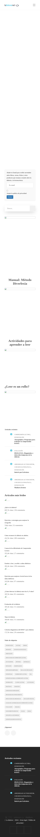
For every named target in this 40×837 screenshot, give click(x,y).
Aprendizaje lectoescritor (24, 464)
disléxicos (8, 686)
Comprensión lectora (21, 674)
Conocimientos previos (12, 711)
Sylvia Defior (9, 661)
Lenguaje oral (15, 88)
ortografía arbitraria (12, 670)
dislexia (17, 707)
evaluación (9, 707)
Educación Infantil (29, 698)
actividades (30, 682)
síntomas (18, 661)
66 (31, 156)
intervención (9, 645)
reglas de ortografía (26, 670)
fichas (29, 711)
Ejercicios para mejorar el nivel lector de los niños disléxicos (18, 577)
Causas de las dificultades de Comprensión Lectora (18, 549)
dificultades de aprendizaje (13, 698)
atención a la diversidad (12, 715)
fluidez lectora (19, 682)
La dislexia (9, 820)
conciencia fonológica (20, 649)
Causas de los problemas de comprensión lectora (19, 702)
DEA (31, 674)
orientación (9, 653)
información (9, 682)
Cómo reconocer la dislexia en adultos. (16, 535)
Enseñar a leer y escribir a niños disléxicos (18, 563)
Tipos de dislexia (10, 617)
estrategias (9, 674)
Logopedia (25, 88)
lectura (18, 645)
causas (23, 711)
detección (8, 666)
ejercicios (17, 686)
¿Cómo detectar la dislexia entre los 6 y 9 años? (19, 591)
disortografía (18, 666)
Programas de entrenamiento (14, 694)
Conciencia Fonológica (22, 467)
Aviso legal (23, 820)
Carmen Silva (15, 46)
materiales (27, 661)
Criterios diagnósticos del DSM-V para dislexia (19, 630)
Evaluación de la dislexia (12, 604)
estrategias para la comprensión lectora (17, 678)
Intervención (19, 437)
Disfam (25, 645)
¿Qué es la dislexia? (11, 507)
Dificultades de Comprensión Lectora (16, 657)
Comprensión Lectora (22, 434)
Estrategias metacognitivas (13, 719)
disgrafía (8, 649)
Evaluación (18, 451)
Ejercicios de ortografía (12, 690)
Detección (13, 156)
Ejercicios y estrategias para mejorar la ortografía (17, 521)
